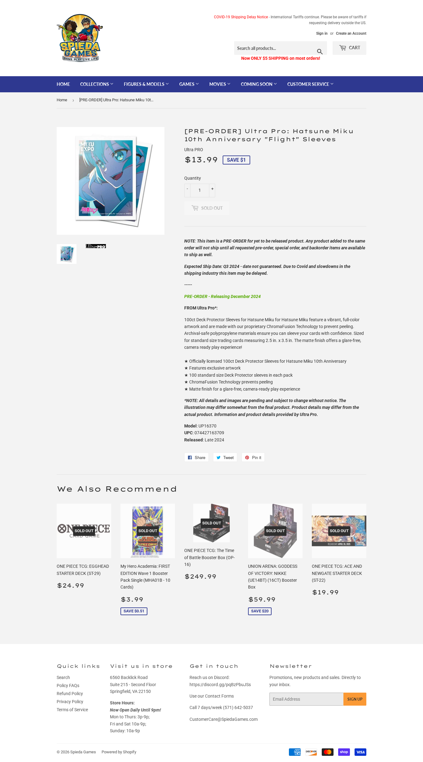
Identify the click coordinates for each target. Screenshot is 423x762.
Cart (354, 47)
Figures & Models (144, 84)
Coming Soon (257, 84)
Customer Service (308, 84)
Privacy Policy (70, 701)
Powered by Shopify (119, 752)
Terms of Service (72, 709)
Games (187, 84)
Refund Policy (70, 693)
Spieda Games (83, 752)
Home (63, 84)
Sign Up (354, 699)
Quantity (192, 178)
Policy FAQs (68, 685)
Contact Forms (219, 696)
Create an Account (351, 33)
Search (63, 677)
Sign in (322, 33)
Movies (218, 84)
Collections (95, 84)
